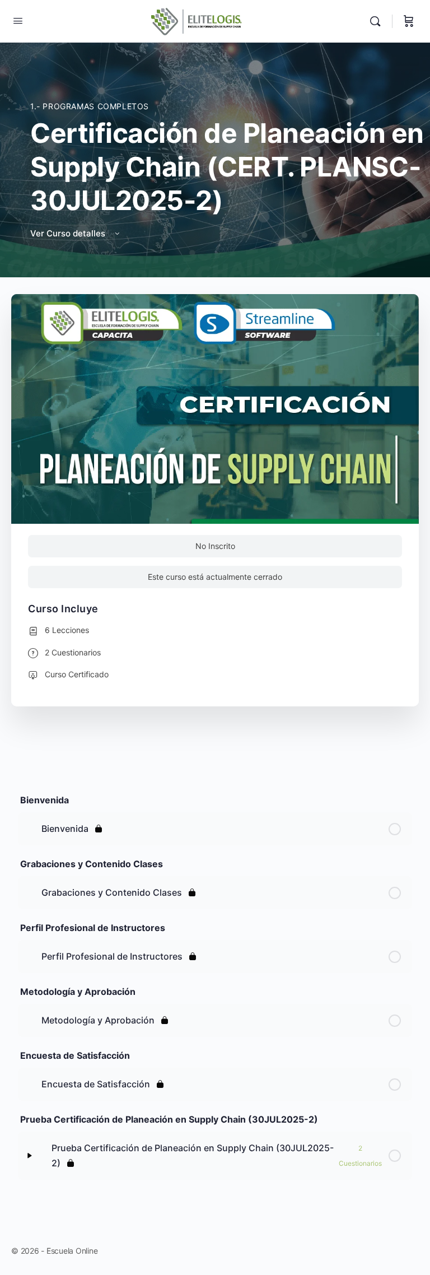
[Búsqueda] (377, 21)
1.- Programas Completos (89, 106)
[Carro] (408, 21)
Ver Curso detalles (69, 233)
